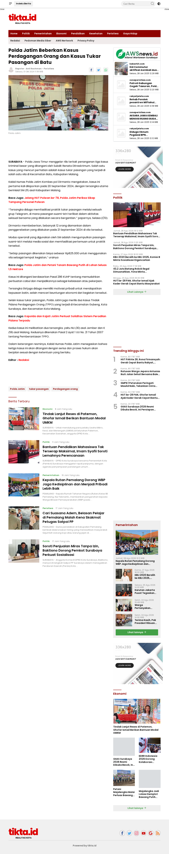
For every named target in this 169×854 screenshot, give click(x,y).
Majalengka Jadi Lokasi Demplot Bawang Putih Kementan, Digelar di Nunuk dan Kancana (149, 794)
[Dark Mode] (159, 4)
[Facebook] (122, 833)
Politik (26, 33)
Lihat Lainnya (135, 292)
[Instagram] (136, 833)
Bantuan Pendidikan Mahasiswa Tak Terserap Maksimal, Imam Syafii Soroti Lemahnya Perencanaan (75, 451)
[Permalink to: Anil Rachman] (11, 69)
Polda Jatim (17, 389)
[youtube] (143, 833)
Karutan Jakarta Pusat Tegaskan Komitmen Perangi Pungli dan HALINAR (146, 591)
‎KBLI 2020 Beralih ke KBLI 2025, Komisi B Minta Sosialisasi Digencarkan (136, 258)
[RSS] (158, 833)
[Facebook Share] (91, 69)
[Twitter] (129, 833)
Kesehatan (95, 33)
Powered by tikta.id (84, 845)
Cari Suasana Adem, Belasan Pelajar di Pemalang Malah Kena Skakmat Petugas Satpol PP (73, 517)
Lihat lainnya (136, 632)
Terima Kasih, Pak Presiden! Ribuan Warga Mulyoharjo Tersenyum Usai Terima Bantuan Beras (146, 622)
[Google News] (150, 833)
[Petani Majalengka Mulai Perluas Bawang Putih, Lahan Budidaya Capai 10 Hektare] (124, 778)
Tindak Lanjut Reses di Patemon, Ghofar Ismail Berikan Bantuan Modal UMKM (74, 418)
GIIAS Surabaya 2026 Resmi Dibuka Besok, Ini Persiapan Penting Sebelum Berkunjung (138, 408)
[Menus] (10, 4)
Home (13, 33)
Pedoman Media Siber (38, 40)
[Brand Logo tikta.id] (22, 18)
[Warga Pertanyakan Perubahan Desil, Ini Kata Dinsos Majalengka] (124, 605)
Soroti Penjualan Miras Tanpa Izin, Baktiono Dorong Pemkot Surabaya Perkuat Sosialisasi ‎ (72, 550)
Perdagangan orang (65, 389)
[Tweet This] (98, 69)
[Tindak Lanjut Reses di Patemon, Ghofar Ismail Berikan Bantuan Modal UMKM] (23, 421)
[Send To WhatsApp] (105, 69)
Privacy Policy (86, 40)
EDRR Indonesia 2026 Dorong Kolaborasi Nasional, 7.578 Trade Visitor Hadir (148, 759)
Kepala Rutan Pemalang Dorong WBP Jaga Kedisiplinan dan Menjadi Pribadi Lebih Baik (75, 484)
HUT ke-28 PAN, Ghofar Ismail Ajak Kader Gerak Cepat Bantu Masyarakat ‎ (136, 282)
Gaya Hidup (130, 33)
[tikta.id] (23, 833)
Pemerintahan (43, 33)
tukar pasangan (39, 389)
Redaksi (15, 40)
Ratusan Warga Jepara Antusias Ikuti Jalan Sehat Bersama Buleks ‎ (141, 373)
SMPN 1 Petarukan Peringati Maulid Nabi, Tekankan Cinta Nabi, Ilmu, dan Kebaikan (138, 384)
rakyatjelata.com (139, 96)
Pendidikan (78, 33)
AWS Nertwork (64, 40)
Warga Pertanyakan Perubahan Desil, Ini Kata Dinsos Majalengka (145, 607)
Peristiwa (112, 33)
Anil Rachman (34, 68)
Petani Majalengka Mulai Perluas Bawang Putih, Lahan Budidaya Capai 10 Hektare (124, 792)
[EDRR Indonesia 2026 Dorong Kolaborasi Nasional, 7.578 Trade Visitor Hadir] (150, 745)
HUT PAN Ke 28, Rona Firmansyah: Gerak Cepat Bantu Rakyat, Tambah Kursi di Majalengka (141, 361)
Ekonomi (61, 33)
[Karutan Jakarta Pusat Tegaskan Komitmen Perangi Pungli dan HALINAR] (124, 590)
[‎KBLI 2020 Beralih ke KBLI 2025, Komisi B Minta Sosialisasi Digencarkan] (124, 575)
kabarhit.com (137, 64)
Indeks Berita (23, 3)
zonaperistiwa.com (140, 80)
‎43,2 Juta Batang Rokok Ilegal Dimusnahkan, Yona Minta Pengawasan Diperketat (131, 270)
